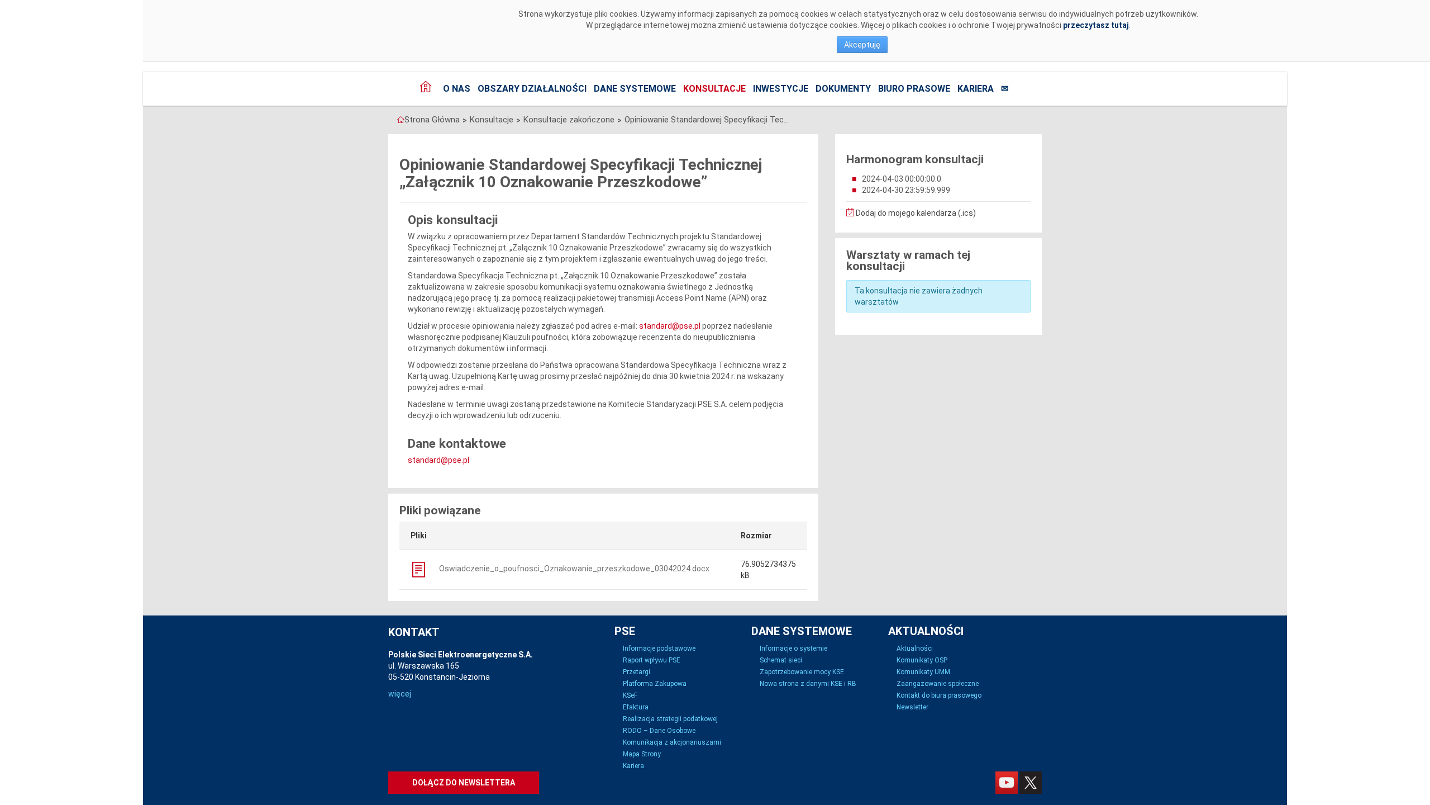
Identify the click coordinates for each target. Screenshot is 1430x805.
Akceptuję (862, 44)
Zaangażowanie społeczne (938, 684)
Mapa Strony (642, 754)
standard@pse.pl (669, 325)
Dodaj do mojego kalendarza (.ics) (915, 213)
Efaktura (636, 707)
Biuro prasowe (914, 88)
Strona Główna (432, 120)
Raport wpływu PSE (651, 660)
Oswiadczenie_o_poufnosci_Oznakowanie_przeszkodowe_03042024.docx (573, 568)
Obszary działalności (532, 88)
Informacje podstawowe (659, 648)
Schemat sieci (781, 660)
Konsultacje (714, 88)
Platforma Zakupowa (655, 684)
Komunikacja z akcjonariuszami (672, 742)
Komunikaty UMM (923, 672)
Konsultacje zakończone (568, 120)
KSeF (630, 695)
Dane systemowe (635, 88)
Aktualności (915, 648)
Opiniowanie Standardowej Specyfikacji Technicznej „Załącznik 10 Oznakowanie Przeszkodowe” (708, 120)
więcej (399, 693)
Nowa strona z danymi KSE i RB (808, 684)
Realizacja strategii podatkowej (670, 719)
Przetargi (636, 672)
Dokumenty (843, 88)
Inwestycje (780, 88)
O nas (456, 88)
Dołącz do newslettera (463, 782)
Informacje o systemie (793, 648)
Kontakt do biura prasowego (939, 695)
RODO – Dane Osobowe (659, 731)
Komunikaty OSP (922, 660)
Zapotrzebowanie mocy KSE (802, 672)
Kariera (975, 88)
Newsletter (912, 707)
